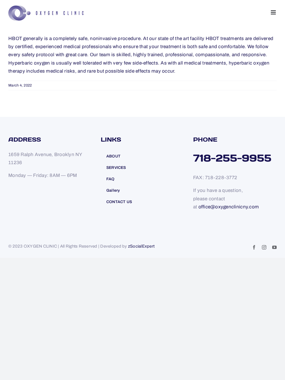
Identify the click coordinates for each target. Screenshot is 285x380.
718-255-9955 (232, 158)
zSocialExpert (141, 246)
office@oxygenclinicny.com (228, 206)
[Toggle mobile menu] (274, 12)
